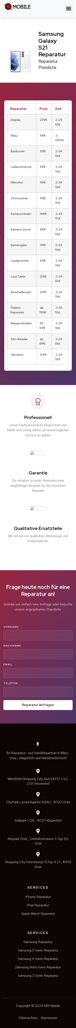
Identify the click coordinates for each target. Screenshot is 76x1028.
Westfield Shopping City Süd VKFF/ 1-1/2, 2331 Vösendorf (38, 781)
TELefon (10, 683)
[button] (68, 8)
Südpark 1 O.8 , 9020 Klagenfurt (38, 820)
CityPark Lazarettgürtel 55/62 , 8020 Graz (38, 802)
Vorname (11, 627)
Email (8, 664)
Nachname (12, 645)
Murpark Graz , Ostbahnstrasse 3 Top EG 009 (38, 841)
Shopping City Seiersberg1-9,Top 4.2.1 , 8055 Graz (38, 864)
